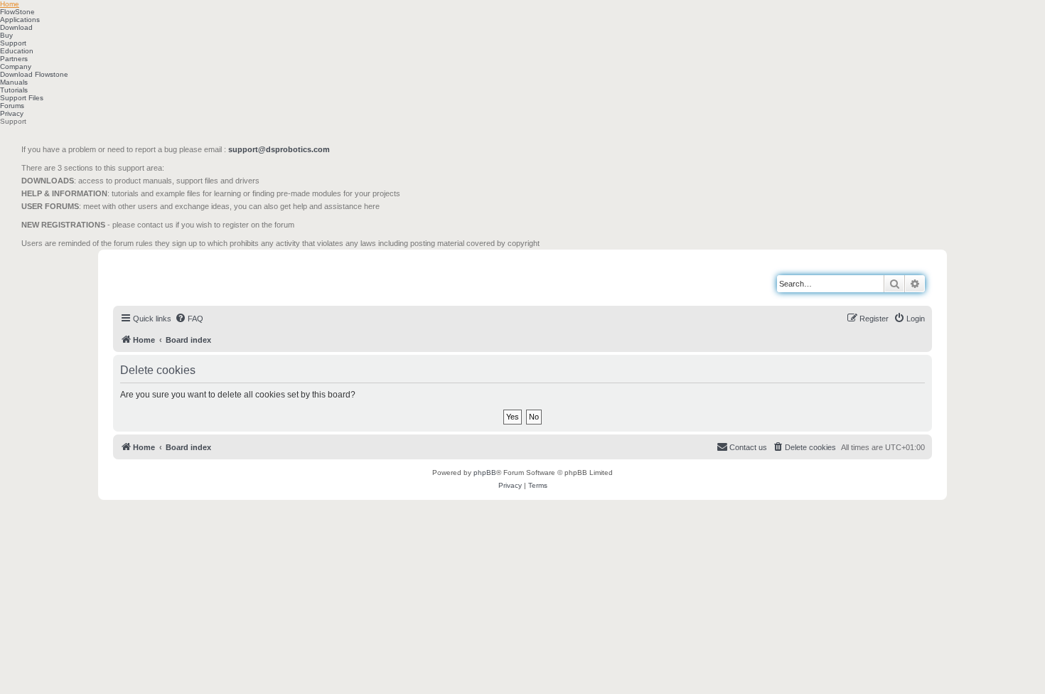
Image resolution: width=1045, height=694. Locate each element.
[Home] (178, 276)
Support (13, 43)
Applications (20, 19)
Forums (12, 106)
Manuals (14, 82)
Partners (14, 59)
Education (16, 51)
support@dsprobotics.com (279, 149)
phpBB (484, 472)
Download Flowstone (34, 74)
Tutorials (14, 90)
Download (16, 27)
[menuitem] (189, 318)
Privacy (11, 113)
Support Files (21, 98)
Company (15, 66)
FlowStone (17, 12)
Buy (6, 35)
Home (9, 4)
